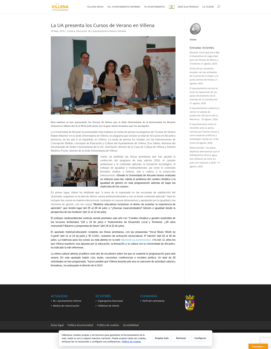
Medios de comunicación (66, 305)
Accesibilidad (131, 325)
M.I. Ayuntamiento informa (102, 31)
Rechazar (181, 338)
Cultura (71, 31)
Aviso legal (57, 325)
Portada (122, 31)
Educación (81, 31)
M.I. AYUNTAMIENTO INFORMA (124, 7)
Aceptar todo (162, 338)
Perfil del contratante (153, 300)
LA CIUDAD (208, 7)
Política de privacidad (80, 325)
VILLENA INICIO (95, 7)
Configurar (200, 338)
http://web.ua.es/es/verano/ (136, 239)
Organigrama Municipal (110, 300)
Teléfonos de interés (108, 305)
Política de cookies (108, 325)
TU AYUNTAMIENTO (154, 7)
